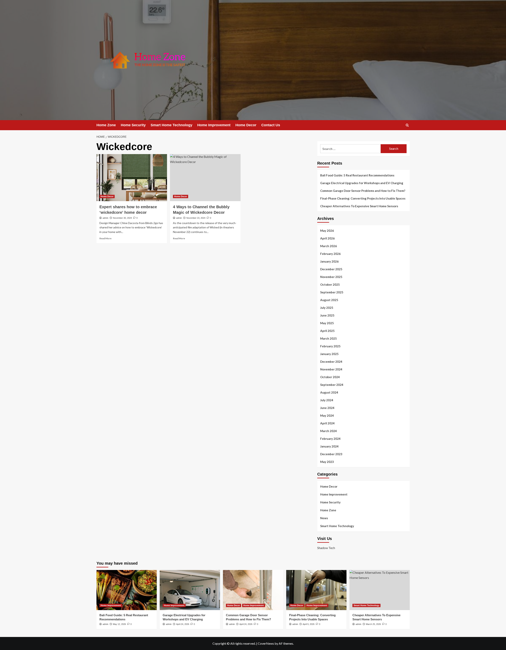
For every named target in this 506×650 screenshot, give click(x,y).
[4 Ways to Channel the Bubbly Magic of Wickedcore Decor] (205, 177)
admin (105, 218)
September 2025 (331, 292)
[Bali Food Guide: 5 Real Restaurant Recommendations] (126, 590)
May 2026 (327, 230)
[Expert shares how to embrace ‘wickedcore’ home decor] (131, 177)
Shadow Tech (326, 548)
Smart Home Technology (171, 125)
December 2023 (331, 454)
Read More (105, 238)
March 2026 (328, 246)
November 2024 (331, 369)
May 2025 (327, 323)
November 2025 (331, 277)
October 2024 (330, 377)
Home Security (133, 125)
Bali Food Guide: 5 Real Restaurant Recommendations (357, 175)
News (324, 518)
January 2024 (329, 446)
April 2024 (327, 423)
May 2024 (327, 415)
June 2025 (327, 315)
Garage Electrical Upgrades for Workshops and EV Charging (361, 183)
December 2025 (331, 269)
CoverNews (266, 643)
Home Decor (245, 125)
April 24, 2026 (182, 624)
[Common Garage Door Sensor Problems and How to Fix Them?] (253, 590)
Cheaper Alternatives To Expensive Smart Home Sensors (359, 206)
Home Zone (106, 125)
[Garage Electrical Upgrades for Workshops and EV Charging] (190, 590)
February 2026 (330, 253)
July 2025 (326, 307)
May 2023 (327, 461)
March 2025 (328, 338)
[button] (407, 125)
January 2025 (329, 354)
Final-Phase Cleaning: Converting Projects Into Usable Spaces (362, 198)
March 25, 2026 (373, 624)
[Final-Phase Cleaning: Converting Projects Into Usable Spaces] (316, 590)
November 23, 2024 (195, 218)
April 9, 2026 (308, 624)
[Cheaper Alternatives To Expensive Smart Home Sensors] (379, 590)
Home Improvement (213, 125)
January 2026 (329, 261)
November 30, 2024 (122, 218)
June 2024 (327, 408)
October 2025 (330, 284)
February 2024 (330, 438)
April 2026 (327, 238)
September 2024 (331, 384)
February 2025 (330, 346)
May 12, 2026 (119, 624)
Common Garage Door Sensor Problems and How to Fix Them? (362, 190)
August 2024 (329, 392)
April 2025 (327, 331)
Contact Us (270, 125)
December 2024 (331, 361)
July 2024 (326, 400)
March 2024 (328, 431)
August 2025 (329, 300)
